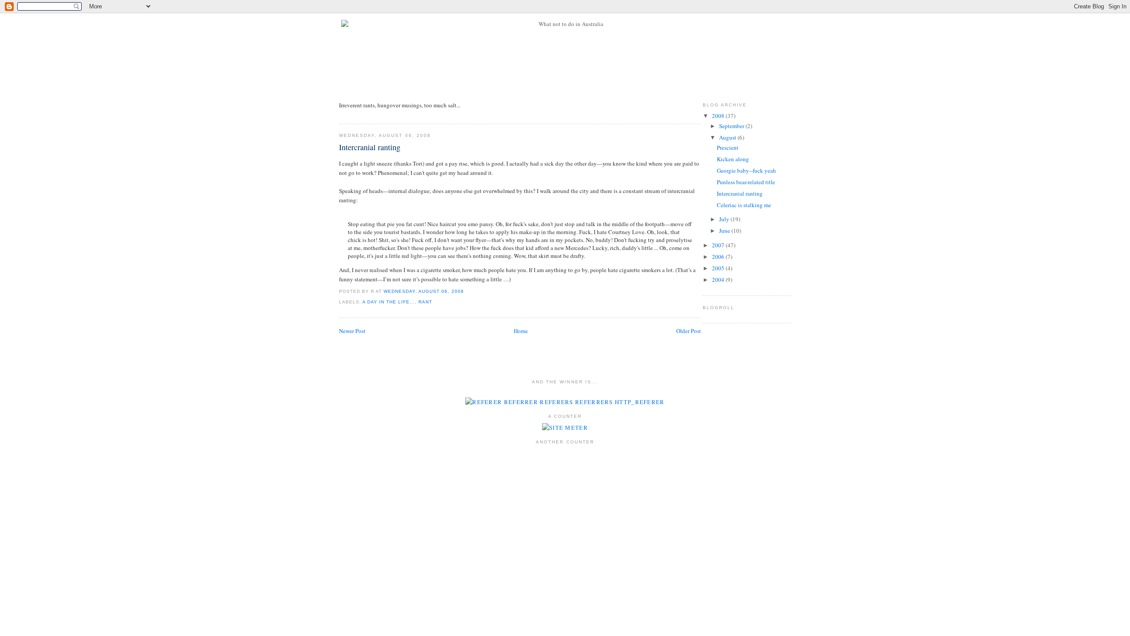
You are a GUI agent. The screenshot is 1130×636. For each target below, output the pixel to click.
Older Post (688, 331)
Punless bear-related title (746, 182)
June (725, 231)
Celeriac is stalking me (744, 205)
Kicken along (733, 159)
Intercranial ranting (369, 147)
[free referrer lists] (564, 402)
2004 (719, 280)
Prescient (727, 147)
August (728, 137)
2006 (719, 257)
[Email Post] (466, 291)
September (732, 126)
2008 (719, 116)
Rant (425, 301)
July (725, 219)
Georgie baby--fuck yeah (746, 170)
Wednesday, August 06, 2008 (423, 291)
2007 (719, 245)
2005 (719, 268)
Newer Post (352, 331)
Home (521, 331)
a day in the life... (388, 301)
